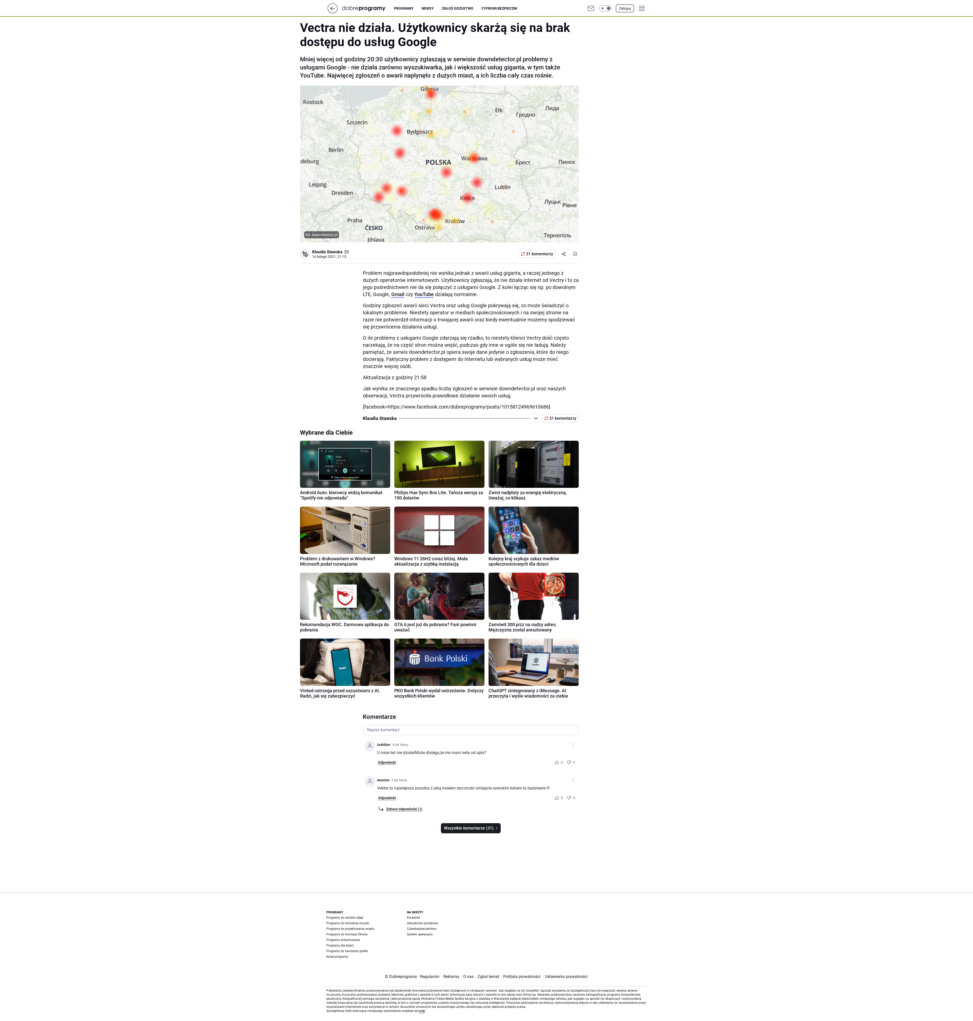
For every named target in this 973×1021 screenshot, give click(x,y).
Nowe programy (337, 956)
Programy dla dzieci (340, 945)
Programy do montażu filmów (347, 934)
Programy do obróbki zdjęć (344, 917)
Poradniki (413, 917)
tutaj (422, 1011)
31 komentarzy (539, 254)
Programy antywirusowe (343, 940)
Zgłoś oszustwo (457, 8)
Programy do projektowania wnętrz (350, 929)
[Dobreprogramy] (368, 8)
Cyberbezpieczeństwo (422, 929)
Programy (404, 8)
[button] (605, 8)
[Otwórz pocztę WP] (591, 8)
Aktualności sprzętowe (422, 923)
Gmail (397, 294)
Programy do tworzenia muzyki (347, 923)
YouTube (424, 294)
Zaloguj (625, 8)
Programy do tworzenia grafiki (347, 951)
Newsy (428, 8)
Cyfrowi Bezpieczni (499, 8)
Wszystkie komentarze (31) (469, 828)
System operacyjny (420, 934)
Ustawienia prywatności (565, 976)
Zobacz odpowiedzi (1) (404, 809)
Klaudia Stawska (327, 251)
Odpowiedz (387, 762)
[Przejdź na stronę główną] (332, 12)
